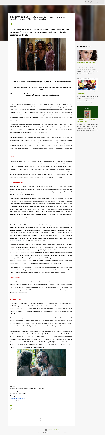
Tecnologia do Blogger (53, 429)
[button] (11, 24)
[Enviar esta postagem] (11, 406)
